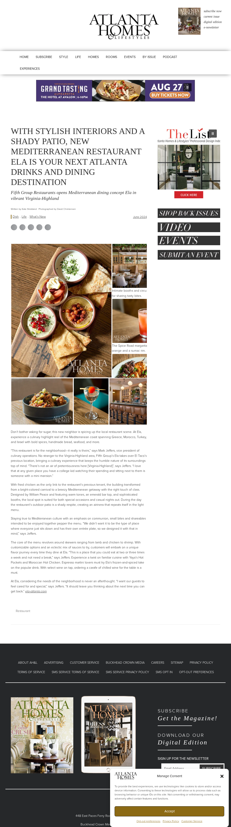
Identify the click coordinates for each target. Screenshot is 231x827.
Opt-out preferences (148, 821)
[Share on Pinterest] (39, 227)
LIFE (78, 57)
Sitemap (177, 663)
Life (24, 217)
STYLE (63, 57)
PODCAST (170, 57)
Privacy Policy (171, 821)
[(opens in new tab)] (42, 735)
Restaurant (23, 611)
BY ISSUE (149, 57)
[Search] (191, 61)
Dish (16, 217)
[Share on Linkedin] (31, 227)
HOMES (93, 57)
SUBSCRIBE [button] (44, 57)
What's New (38, 217)
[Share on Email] (48, 227)
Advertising (53, 663)
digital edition (213, 22)
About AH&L (27, 663)
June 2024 (140, 217)
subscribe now (213, 11)
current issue (211, 16)
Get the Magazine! (188, 714)
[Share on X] (22, 227)
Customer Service (191, 821)
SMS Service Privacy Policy (127, 672)
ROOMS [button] (111, 57)
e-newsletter (211, 27)
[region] (115, 91)
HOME (24, 57)
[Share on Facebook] (14, 227)
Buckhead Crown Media (125, 663)
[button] (222, 776)
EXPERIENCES (30, 69)
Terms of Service (31, 672)
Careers (157, 663)
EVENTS (130, 57)
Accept (169, 811)
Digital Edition (183, 739)
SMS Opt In (164, 672)
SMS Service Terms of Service (75, 672)
